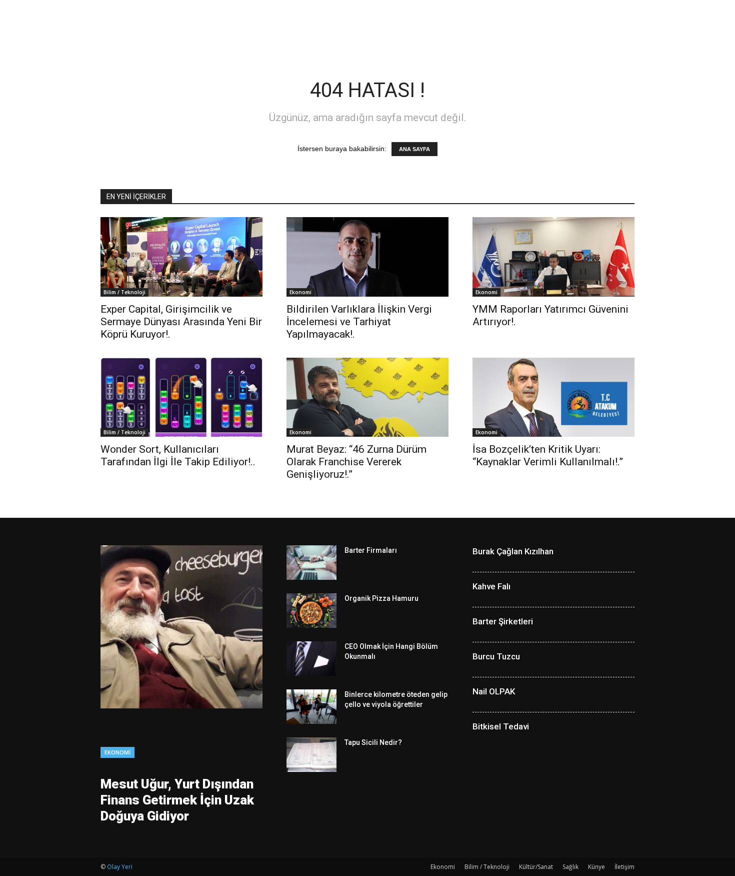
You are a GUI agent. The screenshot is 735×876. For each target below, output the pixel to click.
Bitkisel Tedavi (500, 726)
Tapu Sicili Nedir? (373, 742)
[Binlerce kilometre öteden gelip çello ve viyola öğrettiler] (311, 706)
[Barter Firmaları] (311, 562)
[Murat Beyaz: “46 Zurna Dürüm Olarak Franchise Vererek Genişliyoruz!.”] (367, 397)
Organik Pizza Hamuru (381, 598)
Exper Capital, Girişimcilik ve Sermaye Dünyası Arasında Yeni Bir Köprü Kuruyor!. (181, 321)
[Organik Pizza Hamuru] (311, 610)
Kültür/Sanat (536, 866)
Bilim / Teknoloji (125, 292)
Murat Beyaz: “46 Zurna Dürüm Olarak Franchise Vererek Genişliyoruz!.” (356, 461)
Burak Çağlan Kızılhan (513, 551)
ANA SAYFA (414, 149)
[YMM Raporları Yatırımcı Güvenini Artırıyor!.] (553, 257)
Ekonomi (301, 292)
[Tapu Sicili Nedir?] (311, 754)
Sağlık (570, 866)
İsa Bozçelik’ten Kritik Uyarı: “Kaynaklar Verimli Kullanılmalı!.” (547, 455)
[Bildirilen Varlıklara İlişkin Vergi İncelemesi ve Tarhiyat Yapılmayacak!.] (367, 257)
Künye (596, 866)
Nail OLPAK (493, 691)
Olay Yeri (119, 866)
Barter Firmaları (370, 550)
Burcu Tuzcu (496, 656)
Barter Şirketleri (502, 621)
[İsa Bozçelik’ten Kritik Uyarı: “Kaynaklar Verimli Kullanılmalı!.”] (553, 397)
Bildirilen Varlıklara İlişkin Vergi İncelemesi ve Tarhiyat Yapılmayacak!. (359, 321)
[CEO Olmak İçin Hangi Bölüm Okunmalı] (311, 658)
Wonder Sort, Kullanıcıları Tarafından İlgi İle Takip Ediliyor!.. (178, 455)
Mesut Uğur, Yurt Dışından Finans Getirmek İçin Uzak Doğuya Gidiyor (177, 799)
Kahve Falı (491, 586)
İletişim (624, 866)
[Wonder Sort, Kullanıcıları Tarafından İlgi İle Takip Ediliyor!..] (181, 397)
